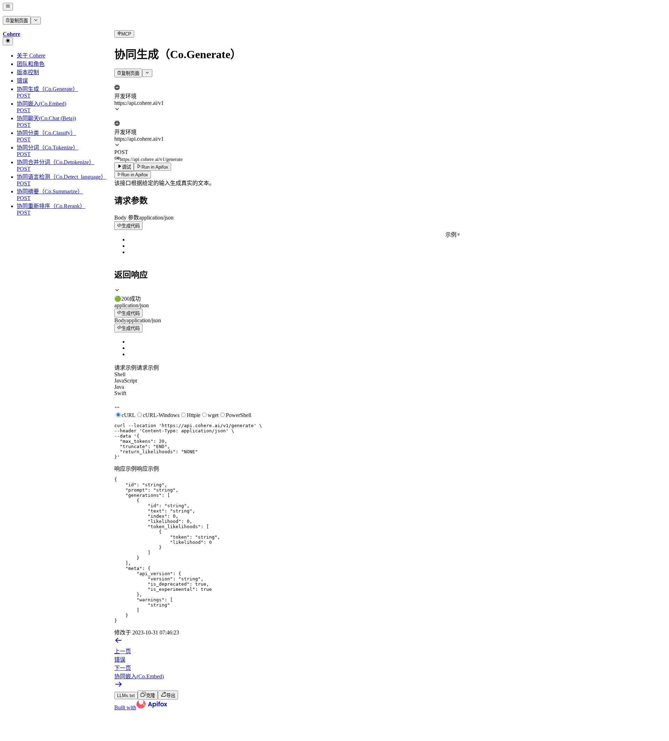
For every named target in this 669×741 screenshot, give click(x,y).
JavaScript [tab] (125, 381)
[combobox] (146, 81)
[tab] (390, 294)
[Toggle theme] (8, 41)
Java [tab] (119, 387)
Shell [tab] (119, 374)
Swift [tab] (120, 393)
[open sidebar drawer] (8, 6)
